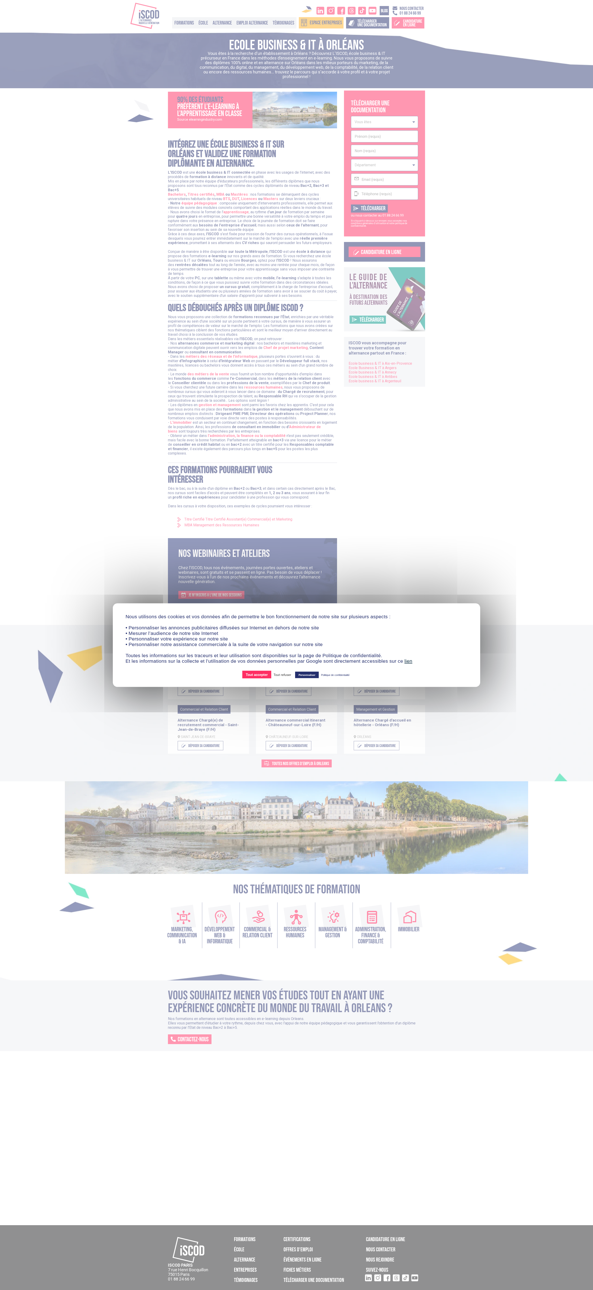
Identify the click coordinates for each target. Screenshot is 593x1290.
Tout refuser (282, 674)
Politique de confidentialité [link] (335, 674)
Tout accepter (257, 674)
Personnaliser (307, 674)
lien (408, 660)
